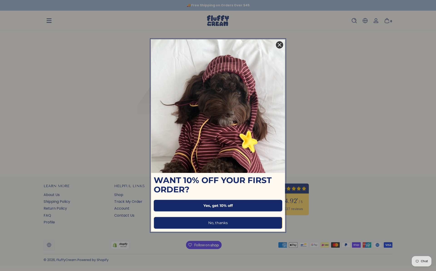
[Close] (279, 44)
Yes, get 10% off (218, 205)
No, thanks (218, 223)
